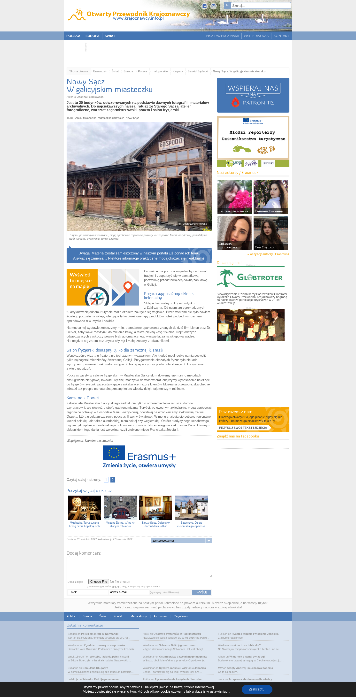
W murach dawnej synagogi (247, 656)
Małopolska (89, 117)
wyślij (202, 592)
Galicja (78, 117)
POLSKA (73, 36)
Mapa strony (139, 616)
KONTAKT (281, 36)
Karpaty (178, 71)
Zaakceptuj (257, 689)
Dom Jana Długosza (95, 667)
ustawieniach (219, 691)
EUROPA (92, 36)
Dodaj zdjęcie (75, 581)
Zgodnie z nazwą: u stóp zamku (104, 645)
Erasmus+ (100, 71)
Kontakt (119, 616)
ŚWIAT (110, 36)
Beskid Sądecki (198, 71)
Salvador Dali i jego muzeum (100, 679)
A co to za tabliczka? (247, 645)
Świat (115, 71)
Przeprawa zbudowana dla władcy (250, 679)
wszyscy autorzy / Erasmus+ (269, 254)
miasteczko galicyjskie (111, 117)
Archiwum (160, 616)
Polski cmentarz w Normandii (99, 633)
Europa (128, 71)
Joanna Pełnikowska (90, 96)
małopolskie (160, 71)
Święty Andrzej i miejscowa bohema (250, 667)
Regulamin (181, 616)
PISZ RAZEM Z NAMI (222, 36)
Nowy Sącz (132, 117)
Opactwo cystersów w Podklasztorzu (177, 633)
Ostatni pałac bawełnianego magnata (183, 656)
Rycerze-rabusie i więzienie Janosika (182, 667)
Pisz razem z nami (236, 411)
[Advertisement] (175, 52)
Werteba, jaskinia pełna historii (109, 656)
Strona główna (78, 71)
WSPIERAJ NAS (256, 36)
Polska (142, 71)
